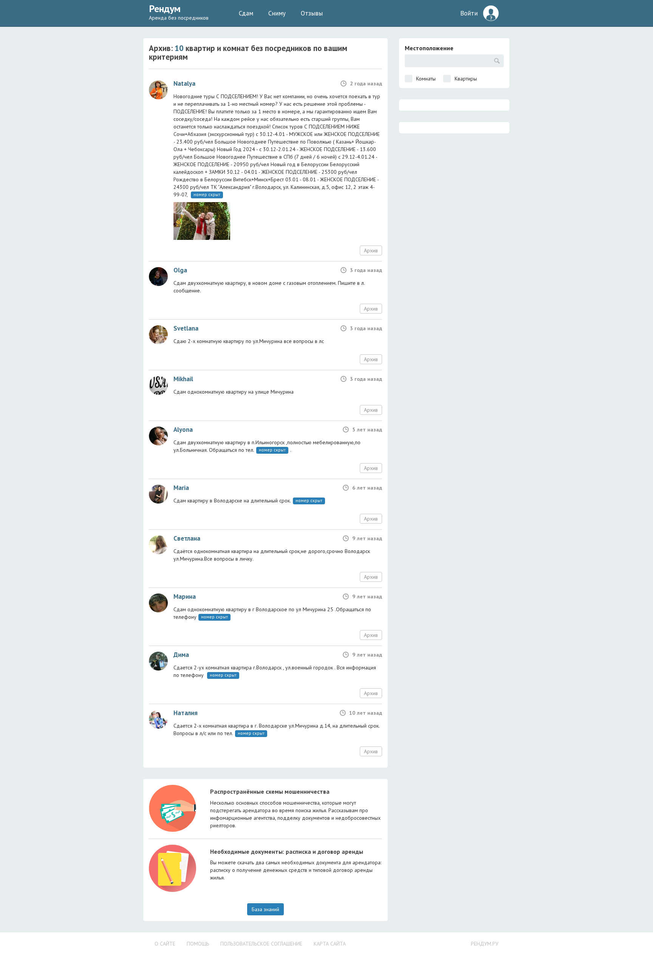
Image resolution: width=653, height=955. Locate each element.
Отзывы (312, 13)
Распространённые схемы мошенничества (270, 791)
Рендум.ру (484, 943)
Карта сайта (330, 943)
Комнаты (426, 78)
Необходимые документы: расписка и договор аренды (286, 851)
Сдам (246, 13)
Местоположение (429, 48)
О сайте (165, 943)
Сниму (277, 13)
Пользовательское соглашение (261, 943)
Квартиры (466, 78)
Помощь (198, 943)
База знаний (265, 909)
